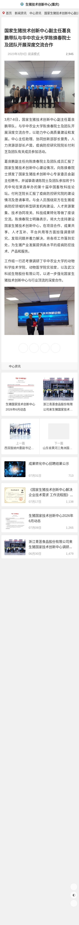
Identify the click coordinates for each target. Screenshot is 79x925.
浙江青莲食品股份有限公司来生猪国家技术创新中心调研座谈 (58, 409)
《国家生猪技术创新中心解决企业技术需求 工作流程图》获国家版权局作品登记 (51, 495)
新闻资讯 (21, 13)
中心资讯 (35, 13)
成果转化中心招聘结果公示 (49, 463)
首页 (9, 13)
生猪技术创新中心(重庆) (42, 4)
